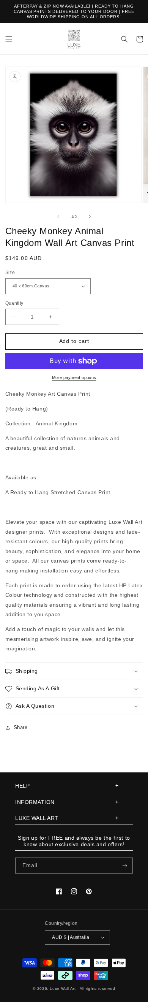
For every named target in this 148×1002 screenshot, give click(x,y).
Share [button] (21, 727)
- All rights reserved (96, 988)
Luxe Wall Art (63, 988)
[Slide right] (90, 216)
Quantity (14, 303)
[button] (8, 39)
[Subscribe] (124, 866)
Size (10, 272)
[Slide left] (58, 216)
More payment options (74, 377)
